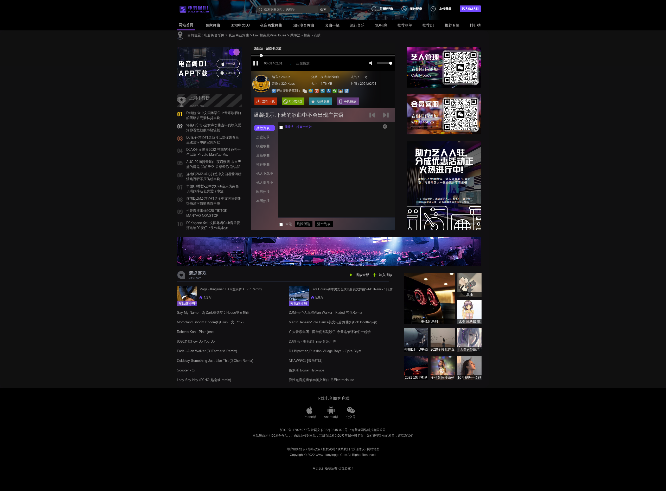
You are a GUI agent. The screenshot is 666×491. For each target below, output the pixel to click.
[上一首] (373, 117)
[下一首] (386, 117)
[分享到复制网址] (305, 91)
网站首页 (186, 25)
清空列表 (324, 224)
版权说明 (329, 449)
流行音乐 (357, 25)
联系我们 (343, 449)
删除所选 (303, 224)
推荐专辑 (452, 25)
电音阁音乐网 (214, 35)
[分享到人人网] (328, 91)
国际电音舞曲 (303, 25)
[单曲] (469, 285)
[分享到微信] (334, 91)
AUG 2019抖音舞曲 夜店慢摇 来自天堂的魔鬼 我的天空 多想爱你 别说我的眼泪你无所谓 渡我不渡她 (213, 166)
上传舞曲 (445, 8)
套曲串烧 (332, 25)
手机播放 (350, 101)
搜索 (323, 9)
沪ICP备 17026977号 (295, 430)
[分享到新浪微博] (317, 91)
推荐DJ (428, 25)
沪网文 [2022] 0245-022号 (329, 430)
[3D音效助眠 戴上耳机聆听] (469, 312)
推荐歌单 (405, 25)
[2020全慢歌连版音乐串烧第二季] (443, 340)
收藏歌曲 (323, 101)
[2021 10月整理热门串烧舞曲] (416, 368)
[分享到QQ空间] (311, 91)
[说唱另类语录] (469, 340)
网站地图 (373, 449)
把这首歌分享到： (288, 91)
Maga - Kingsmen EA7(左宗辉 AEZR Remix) (231, 289)
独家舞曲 (213, 25)
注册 (383, 8)
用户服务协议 (296, 449)
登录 (390, 8)
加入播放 (385, 275)
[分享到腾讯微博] (323, 91)
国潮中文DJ (240, 25)
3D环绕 (381, 25)
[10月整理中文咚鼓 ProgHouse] (469, 368)
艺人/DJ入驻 (470, 9)
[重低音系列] (429, 298)
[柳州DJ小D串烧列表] (416, 340)
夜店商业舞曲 (271, 25)
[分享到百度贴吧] (346, 91)
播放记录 (416, 9)
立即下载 (268, 101)
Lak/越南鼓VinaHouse (269, 35)
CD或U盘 (295, 101)
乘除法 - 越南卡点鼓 (305, 35)
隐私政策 (314, 449)
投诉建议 (358, 449)
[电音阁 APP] (209, 67)
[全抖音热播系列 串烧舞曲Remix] (443, 368)
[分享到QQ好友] (340, 91)
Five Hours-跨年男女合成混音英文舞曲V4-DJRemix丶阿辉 (352, 289)
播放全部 (362, 275)
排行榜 (475, 25)
